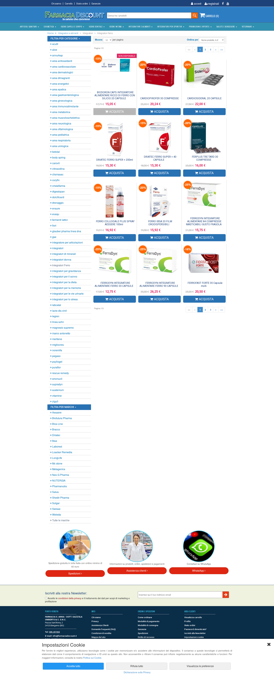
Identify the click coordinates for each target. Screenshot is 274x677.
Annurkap (57, 55)
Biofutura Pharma (62, 418)
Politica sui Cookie (92, 657)
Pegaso (56, 356)
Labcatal (56, 305)
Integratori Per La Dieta (64, 282)
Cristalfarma (58, 186)
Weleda (56, 514)
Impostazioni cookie (194, 637)
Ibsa (54, 441)
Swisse (56, 509)
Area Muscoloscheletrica (66, 118)
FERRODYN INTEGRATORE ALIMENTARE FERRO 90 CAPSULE (159, 284)
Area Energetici (60, 83)
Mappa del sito (98, 637)
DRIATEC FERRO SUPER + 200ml (114, 159)
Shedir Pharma (60, 497)
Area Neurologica (61, 123)
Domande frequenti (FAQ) (103, 629)
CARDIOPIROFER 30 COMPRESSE (159, 98)
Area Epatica (59, 89)
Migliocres (58, 344)
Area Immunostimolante (65, 106)
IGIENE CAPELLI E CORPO (72, 26)
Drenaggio (58, 203)
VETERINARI (247, 26)
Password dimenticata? (195, 629)
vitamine (57, 395)
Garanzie (96, 3)
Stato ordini (82, 3)
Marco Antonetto (61, 333)
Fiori (54, 225)
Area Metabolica (61, 112)
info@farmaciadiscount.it (65, 636)
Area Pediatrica (60, 134)
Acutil (55, 44)
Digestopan (58, 191)
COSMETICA (49, 26)
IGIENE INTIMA (115, 26)
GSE (54, 237)
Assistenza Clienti (99, 625)
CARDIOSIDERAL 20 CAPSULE (204, 98)
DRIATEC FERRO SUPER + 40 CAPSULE (160, 158)
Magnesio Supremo (63, 327)
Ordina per (192, 39)
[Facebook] (222, 4)
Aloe (54, 49)
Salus (55, 492)
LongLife (57, 458)
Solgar (56, 503)
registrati (213, 4)
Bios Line (57, 424)
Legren (55, 316)
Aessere (57, 412)
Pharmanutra (59, 486)
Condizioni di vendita (101, 633)
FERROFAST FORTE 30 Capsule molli (205, 284)
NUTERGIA (58, 480)
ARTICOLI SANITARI (29, 26)
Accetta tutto (73, 666)
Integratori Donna (61, 259)
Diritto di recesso (146, 637)
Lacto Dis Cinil (59, 310)
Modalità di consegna (148, 625)
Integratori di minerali (64, 254)
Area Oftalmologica (62, 129)
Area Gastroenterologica (65, 95)
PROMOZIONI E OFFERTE (199, 26)
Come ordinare (145, 617)
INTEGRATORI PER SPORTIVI (170, 26)
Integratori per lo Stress (65, 299)
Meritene (57, 339)
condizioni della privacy (69, 598)
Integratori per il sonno (64, 276)
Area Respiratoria (61, 140)
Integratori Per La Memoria (66, 288)
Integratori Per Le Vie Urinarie (68, 293)
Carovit (56, 163)
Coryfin (56, 180)
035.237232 (54, 632)
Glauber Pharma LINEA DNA (66, 231)
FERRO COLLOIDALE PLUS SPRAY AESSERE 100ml (115, 223)
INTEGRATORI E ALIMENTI (140, 26)
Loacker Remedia (62, 452)
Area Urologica (60, 146)
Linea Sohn (58, 322)
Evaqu (55, 214)
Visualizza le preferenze (200, 666)
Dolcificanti (58, 197)
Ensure (56, 208)
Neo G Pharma (60, 475)
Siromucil (57, 379)
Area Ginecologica (62, 100)
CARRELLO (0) (212, 16)
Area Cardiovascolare (64, 66)
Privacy (94, 621)
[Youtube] (226, 4)
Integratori (57, 248)
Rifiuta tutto (136, 666)
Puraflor (56, 367)
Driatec (56, 435)
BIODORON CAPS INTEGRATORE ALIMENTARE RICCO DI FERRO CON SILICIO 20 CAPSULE (115, 95)
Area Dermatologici (62, 72)
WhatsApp (198, 570)
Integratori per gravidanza (66, 271)
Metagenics (58, 469)
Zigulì (55, 401)
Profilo (187, 621)
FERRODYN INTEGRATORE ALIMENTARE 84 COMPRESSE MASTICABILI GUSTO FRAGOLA (204, 221)
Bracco (56, 429)
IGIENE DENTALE (96, 26)
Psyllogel (57, 361)
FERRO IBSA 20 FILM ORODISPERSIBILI (160, 223)
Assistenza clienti (136, 570)
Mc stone (57, 463)
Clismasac (57, 174)
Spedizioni (74, 573)
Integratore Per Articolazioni (67, 242)
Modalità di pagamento (148, 621)
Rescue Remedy (60, 373)
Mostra (98, 39)
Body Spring (58, 157)
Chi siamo (56, 3)
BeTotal (56, 152)
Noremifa (57, 350)
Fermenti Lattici (60, 220)
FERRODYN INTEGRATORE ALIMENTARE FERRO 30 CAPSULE (114, 284)
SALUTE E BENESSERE (225, 26)
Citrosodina (58, 168)
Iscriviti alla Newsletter (195, 633)
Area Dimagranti (61, 78)
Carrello (69, 3)
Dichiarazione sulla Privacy (137, 672)
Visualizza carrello (193, 617)
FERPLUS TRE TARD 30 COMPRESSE (205, 158)
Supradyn (57, 384)
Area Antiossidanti (62, 61)
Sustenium (58, 390)
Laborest (57, 446)
